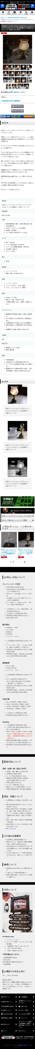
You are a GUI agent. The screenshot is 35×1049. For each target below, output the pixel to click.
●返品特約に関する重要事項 (11, 101)
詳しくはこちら (11, 828)
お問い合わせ (14, 92)
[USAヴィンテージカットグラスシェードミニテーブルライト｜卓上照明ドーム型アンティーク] (17, 49)
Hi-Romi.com (22, 1045)
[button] (2, 6)
